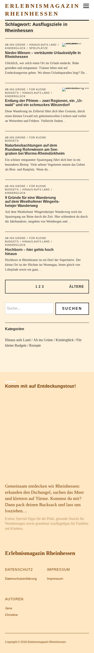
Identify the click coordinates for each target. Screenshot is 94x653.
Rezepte (35, 345)
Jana (8, 608)
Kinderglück (65, 340)
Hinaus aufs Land (43, 44)
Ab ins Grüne (15, 44)
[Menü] (84, 5)
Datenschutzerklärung (21, 578)
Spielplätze (38, 48)
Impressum (55, 578)
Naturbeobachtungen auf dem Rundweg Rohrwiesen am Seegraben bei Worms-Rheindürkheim (35, 149)
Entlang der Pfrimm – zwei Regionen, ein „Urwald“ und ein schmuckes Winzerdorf (44, 103)
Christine (11, 615)
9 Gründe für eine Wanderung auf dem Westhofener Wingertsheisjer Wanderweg (32, 202)
